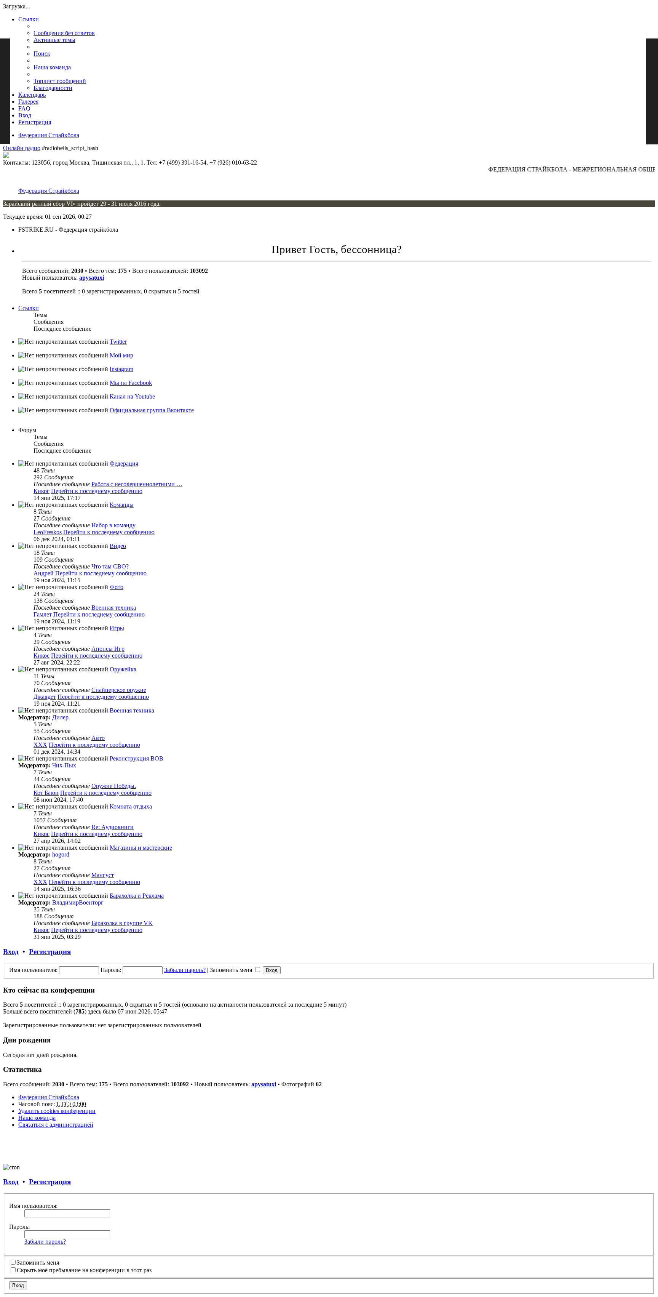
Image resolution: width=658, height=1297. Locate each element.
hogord (60, 854)
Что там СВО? (110, 566)
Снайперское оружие (118, 690)
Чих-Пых (64, 765)
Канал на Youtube (132, 396)
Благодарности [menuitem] (53, 88)
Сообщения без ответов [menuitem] (64, 33)
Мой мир (121, 355)
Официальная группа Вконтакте (152, 410)
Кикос (42, 491)
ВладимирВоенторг (78, 902)
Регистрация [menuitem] (34, 122)
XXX (40, 744)
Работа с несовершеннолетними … (136, 484)
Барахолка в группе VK (122, 923)
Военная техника (113, 607)
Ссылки (28, 19)
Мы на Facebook (131, 382)
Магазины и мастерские (141, 847)
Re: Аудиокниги (112, 827)
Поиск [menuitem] (42, 53)
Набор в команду (113, 525)
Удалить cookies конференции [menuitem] (57, 1111)
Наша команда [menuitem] (52, 67)
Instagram (121, 369)
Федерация (124, 463)
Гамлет (43, 614)
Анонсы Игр (108, 648)
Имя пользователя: (33, 1206)
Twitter (118, 341)
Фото (116, 587)
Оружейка (123, 669)
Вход (11, 952)
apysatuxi (91, 277)
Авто (98, 738)
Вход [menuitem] (24, 115)
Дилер (60, 717)
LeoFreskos (48, 532)
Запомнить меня (232, 970)
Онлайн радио (21, 148)
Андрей (44, 573)
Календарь (32, 94)
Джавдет (45, 696)
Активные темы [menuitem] (54, 40)
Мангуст (102, 875)
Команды (122, 504)
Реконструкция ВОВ (136, 758)
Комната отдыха (131, 806)
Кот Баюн (46, 792)
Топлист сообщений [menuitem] (60, 81)
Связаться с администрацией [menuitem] (55, 1124)
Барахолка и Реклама (137, 895)
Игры (117, 628)
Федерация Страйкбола (48, 135)
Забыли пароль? (185, 970)
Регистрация (50, 952)
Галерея (28, 101)
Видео (118, 546)
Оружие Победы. (113, 786)
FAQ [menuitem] (24, 108)
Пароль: (19, 1226)
